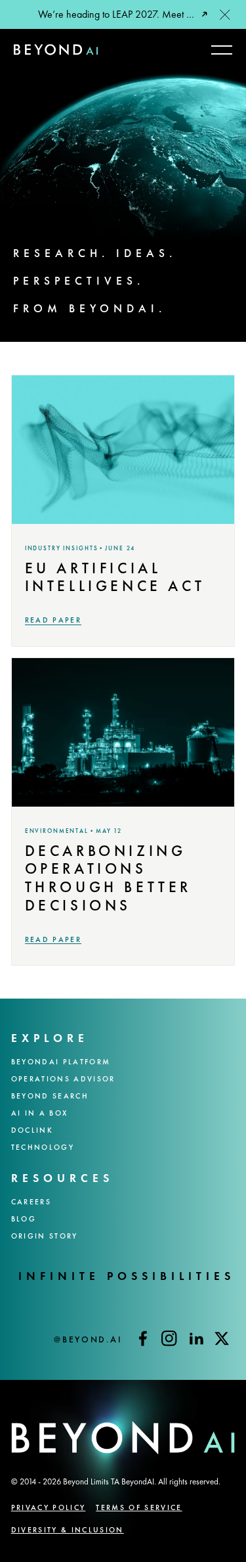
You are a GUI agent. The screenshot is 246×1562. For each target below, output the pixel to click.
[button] (225, 14)
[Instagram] (169, 1338)
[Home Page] (56, 50)
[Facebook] (143, 1338)
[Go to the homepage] (44, 1439)
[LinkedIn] (195, 1338)
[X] (222, 1338)
